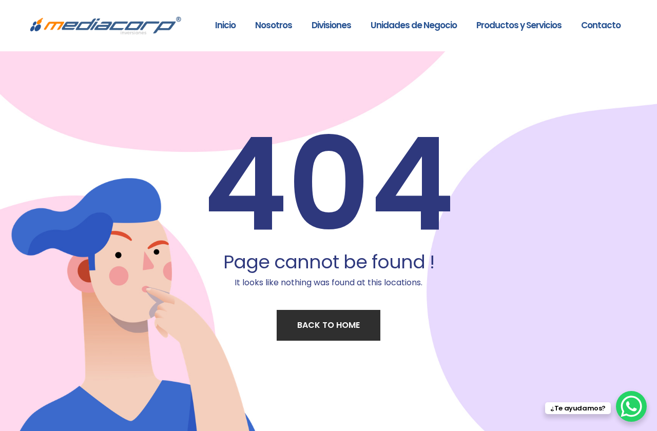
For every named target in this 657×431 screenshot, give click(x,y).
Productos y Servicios (519, 25)
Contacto (601, 25)
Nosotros (273, 25)
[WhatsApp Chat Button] (631, 406)
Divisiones (331, 25)
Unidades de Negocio (414, 25)
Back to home (328, 325)
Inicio (225, 25)
